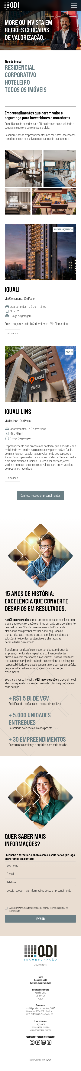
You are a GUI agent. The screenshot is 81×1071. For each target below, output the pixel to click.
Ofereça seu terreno (41, 1026)
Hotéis (40, 998)
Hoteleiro (17, 82)
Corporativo (20, 74)
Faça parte (40, 1023)
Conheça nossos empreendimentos (40, 495)
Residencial (20, 67)
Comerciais (40, 995)
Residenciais (40, 992)
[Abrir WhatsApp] (71, 1061)
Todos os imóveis (26, 89)
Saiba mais (12, 333)
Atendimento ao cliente (40, 1029)
